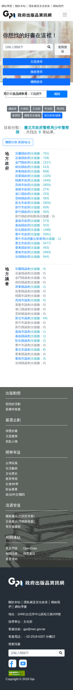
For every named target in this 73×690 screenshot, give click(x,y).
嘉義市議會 (30, 331)
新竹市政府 (32, 207)
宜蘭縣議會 (30, 268)
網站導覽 (6, 5)
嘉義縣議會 (30, 336)
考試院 (60, 108)
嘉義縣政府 (32, 225)
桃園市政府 (33, 180)
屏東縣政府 (32, 171)
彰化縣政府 (33, 229)
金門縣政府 (33, 162)
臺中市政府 (33, 234)
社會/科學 (12, 484)
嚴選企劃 (13, 420)
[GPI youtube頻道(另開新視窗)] (24, 663)
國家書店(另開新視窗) (20, 516)
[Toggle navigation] (65, 14)
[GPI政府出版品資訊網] (27, 14)
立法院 (36, 108)
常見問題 (12, 548)
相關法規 (12, 553)
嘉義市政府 (32, 220)
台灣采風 (12, 463)
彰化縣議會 (30, 340)
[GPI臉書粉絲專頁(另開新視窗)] (13, 663)
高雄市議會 (30, 300)
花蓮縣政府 (32, 158)
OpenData (30, 548)
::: (9, 575)
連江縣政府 (32, 193)
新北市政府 (33, 202)
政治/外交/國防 (15, 494)
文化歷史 (12, 473)
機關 (57, 94)
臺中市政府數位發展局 (38, 238)
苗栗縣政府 (33, 175)
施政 (36, 94)
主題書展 (12, 436)
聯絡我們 (58, 5)
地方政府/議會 (52, 115)
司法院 (48, 108)
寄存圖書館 (13, 526)
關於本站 (20, 5)
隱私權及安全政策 (39, 5)
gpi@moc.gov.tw (34, 629)
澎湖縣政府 (32, 256)
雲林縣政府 (32, 198)
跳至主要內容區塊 (10, 1)
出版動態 (13, 393)
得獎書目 (29, 553)
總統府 (12, 108)
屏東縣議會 (30, 286)
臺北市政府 (33, 243)
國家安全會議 (32, 115)
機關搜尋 (36, 81)
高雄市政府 (33, 184)
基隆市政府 (32, 189)
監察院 (16, 115)
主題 (16, 94)
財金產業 (12, 489)
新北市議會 (31, 318)
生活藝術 (12, 468)
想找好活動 (13, 404)
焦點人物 (12, 441)
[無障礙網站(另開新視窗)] (16, 673)
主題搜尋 (36, 61)
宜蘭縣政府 (32, 153)
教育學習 (12, 478)
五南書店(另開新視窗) (20, 521)
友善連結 (12, 558)
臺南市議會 (30, 358)
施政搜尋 (36, 71)
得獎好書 (12, 431)
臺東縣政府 (32, 247)
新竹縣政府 (32, 211)
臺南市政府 (33, 252)
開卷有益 (13, 452)
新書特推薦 (13, 409)
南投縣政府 (32, 166)
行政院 (24, 108)
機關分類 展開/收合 (18, 142)
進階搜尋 (62, 49)
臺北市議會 (30, 349)
